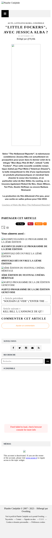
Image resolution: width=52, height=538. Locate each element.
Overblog (26, 511)
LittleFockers (23, 23)
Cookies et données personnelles (17, 522)
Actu (10, 23)
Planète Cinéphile (22, 516)
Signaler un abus (30, 519)
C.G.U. (41, 519)
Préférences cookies (38, 522)
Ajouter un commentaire (25, 326)
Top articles (9, 519)
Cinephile (38, 23)
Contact (18, 519)
